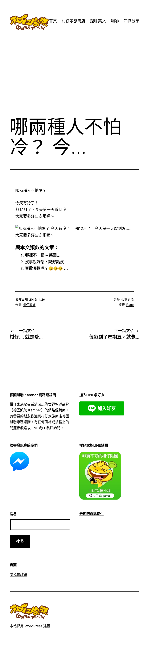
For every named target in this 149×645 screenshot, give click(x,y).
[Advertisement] (74, 81)
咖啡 (115, 21)
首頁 (53, 21)
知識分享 (131, 21)
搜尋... (15, 514)
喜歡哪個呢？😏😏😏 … (46, 268)
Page (130, 304)
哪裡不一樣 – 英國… (43, 255)
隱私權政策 (18, 574)
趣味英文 (98, 21)
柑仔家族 (29, 304)
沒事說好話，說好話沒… (46, 261)
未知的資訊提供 (91, 514)
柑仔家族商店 (73, 21)
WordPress (33, 626)
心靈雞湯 (127, 299)
